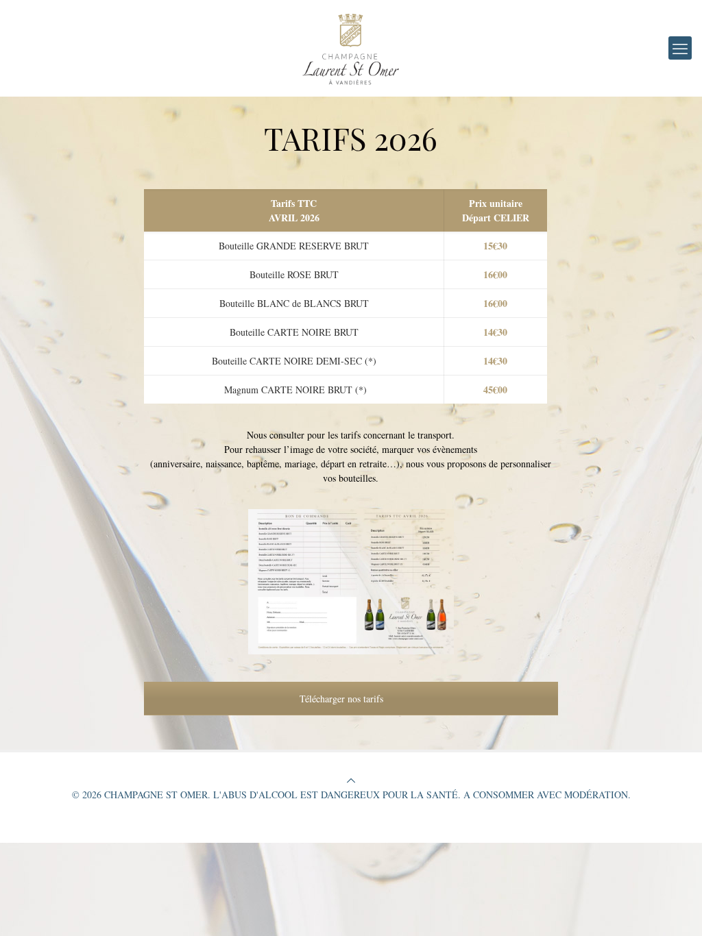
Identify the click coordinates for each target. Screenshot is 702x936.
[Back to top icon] (351, 780)
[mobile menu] (680, 48)
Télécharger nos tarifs (343, 698)
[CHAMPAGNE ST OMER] (351, 48)
